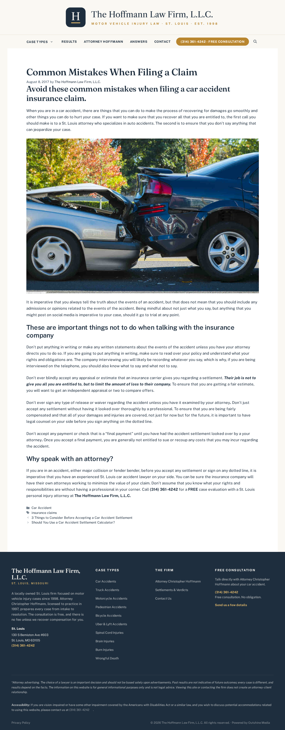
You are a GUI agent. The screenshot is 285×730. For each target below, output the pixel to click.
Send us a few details (231, 605)
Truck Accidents (107, 590)
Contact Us (163, 598)
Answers (139, 41)
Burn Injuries (105, 650)
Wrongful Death (107, 658)
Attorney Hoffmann (103, 41)
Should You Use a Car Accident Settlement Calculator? (73, 522)
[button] (255, 41)
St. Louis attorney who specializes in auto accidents (108, 123)
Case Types (37, 42)
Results (69, 41)
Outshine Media (259, 722)
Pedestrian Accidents (111, 607)
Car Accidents (106, 581)
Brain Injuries (105, 641)
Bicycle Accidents (108, 615)
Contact (162, 41)
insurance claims (44, 513)
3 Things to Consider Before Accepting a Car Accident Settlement (82, 518)
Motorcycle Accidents (111, 598)
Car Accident (42, 508)
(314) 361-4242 (23, 645)
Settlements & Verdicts (171, 590)
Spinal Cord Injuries (109, 632)
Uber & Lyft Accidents (111, 624)
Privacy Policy (20, 722)
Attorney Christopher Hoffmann (178, 581)
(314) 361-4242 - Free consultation (212, 41)
